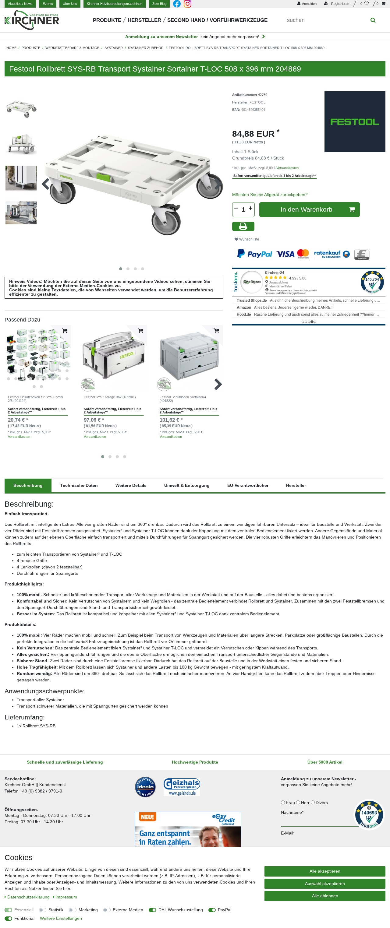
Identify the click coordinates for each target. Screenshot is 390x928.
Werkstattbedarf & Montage (72, 48)
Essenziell (24, 909)
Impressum (66, 897)
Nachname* (292, 812)
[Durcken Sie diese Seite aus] (243, 226)
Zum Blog (159, 3)
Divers (322, 802)
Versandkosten (19, 436)
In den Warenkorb (306, 209)
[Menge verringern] (236, 208)
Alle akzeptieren (325, 871)
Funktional (24, 918)
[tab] (28, 485)
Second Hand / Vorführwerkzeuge (217, 20)
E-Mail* (288, 833)
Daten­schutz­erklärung (29, 897)
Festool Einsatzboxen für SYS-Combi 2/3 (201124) (35, 398)
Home (11, 48)
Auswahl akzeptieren (325, 883)
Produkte (107, 20)
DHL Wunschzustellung (180, 909)
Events (48, 3)
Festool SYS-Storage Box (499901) (110, 397)
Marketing (88, 909)
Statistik (55, 909)
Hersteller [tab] (296, 485)
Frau (291, 802)
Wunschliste (248, 239)
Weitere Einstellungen (61, 918)
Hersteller (144, 20)
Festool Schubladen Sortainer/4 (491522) (183, 398)
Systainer (114, 48)
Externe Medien (128, 909)
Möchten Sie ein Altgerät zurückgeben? (270, 194)
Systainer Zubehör (146, 48)
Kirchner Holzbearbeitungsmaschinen (114, 3)
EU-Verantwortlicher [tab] (247, 485)
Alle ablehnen (325, 895)
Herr (306, 802)
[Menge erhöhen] (251, 208)
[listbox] (38, 358)
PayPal (224, 909)
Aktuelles (20, 3)
